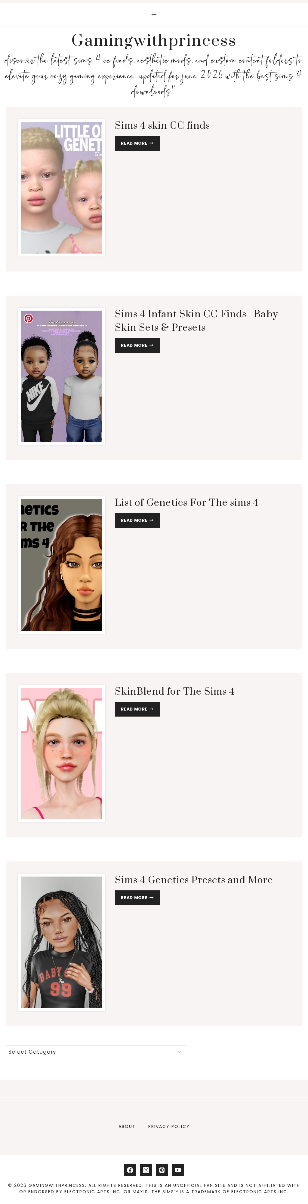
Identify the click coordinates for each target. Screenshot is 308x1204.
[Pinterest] (162, 1170)
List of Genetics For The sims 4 (186, 503)
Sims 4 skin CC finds (162, 126)
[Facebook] (130, 1170)
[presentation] (62, 187)
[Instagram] (146, 1170)
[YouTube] (178, 1170)
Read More (140, 145)
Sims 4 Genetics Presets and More (194, 880)
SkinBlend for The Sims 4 (175, 692)
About (127, 1126)
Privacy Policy (169, 1126)
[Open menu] (154, 14)
